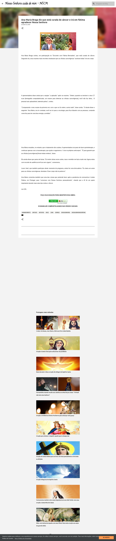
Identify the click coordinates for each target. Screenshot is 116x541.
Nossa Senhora (65, 212)
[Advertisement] (58, 75)
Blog (47, 212)
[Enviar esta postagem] (22, 215)
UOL (25, 189)
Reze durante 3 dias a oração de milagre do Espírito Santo (53, 372)
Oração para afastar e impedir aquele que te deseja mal (52, 436)
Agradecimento (26, 212)
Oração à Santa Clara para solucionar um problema (51, 351)
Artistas (41, 212)
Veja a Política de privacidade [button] (23, 538)
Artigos (35, 212)
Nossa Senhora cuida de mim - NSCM (26, 3)
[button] (22, 28)
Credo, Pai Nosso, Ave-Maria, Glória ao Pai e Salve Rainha (53, 331)
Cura (52, 212)
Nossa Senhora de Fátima (78, 212)
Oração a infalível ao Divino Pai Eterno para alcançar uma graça (55, 415)
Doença (57, 212)
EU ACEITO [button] (106, 537)
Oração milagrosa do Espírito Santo (47, 479)
